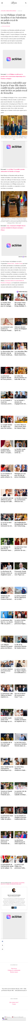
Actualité (3, 10)
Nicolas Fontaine (6, 26)
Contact (14, 1004)
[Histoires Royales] (14, 2)
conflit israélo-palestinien (17, 882)
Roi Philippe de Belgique (15, 884)
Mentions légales (14, 972)
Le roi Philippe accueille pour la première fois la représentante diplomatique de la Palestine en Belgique (13, 76)
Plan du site (14, 968)
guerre (7, 884)
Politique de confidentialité (14, 970)
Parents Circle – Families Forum (14, 263)
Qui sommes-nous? (14, 1002)
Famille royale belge (11, 10)
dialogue (3, 884)
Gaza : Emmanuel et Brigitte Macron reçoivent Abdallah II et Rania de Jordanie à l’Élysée (13, 228)
